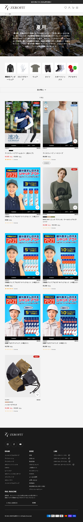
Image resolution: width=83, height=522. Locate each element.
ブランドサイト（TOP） (61, 455)
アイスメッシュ (9, 458)
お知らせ (32, 458)
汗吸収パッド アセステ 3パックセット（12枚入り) (22, 216)
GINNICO (7, 467)
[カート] (73, 7)
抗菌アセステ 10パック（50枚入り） (55, 343)
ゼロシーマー (9, 480)
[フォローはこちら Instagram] (7, 444)
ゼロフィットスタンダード (13, 473)
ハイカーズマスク (11, 405)
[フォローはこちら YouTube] (20, 444)
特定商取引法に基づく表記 (37, 486)
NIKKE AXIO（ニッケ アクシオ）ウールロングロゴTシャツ (60, 220)
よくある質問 (33, 477)
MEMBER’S (31, 473)
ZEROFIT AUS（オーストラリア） (63, 464)
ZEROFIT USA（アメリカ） (61, 461)
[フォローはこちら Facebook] (14, 444)
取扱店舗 (32, 461)
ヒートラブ (8, 470)
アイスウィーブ (9, 461)
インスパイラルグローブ (12, 455)
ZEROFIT (7, 148)
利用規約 (32, 483)
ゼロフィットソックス (11, 464)
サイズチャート (33, 470)
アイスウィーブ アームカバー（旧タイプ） (19, 153)
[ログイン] (69, 8)
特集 (30, 455)
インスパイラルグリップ (12, 483)
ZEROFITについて (34, 464)
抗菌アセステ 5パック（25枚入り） (17, 343)
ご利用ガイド (33, 467)
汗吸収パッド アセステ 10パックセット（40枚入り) (60, 282)
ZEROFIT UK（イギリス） (60, 458)
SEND (34, 503)
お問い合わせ (33, 480)
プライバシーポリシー (35, 489)
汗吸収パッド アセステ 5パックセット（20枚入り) (22, 282)
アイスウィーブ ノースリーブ (53, 153)
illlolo (45, 214)
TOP (6, 14)
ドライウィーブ (9, 477)
